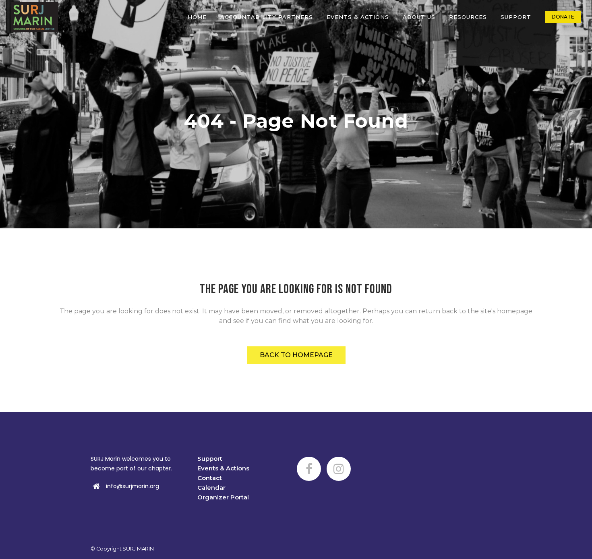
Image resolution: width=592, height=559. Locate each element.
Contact (209, 478)
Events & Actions (223, 468)
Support (209, 458)
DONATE (563, 17)
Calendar (211, 487)
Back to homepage (296, 355)
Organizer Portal (223, 497)
